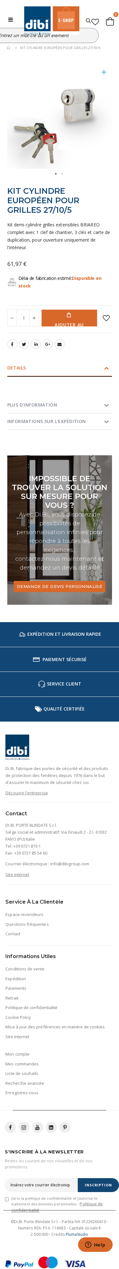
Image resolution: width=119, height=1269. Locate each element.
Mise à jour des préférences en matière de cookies (55, 1027)
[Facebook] (10, 1127)
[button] (104, 77)
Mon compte (17, 1054)
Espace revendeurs (24, 914)
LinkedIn (36, 344)
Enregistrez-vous (21, 1092)
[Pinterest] (64, 1127)
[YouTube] (37, 1127)
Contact (12, 934)
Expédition (15, 979)
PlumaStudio (77, 1234)
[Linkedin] (51, 1127)
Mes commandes (22, 1064)
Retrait (11, 998)
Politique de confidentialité (31, 1007)
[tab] (59, 368)
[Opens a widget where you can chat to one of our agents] (95, 1245)
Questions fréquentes (27, 924)
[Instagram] (24, 1127)
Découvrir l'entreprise (26, 793)
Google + (48, 344)
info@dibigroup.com (69, 864)
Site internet (17, 874)
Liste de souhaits (21, 1073)
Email (60, 344)
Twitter (24, 344)
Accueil (9, 47)
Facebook (12, 344)
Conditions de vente (24, 969)
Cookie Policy (18, 1017)
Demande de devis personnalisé (59, 586)
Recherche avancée (24, 1083)
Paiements (15, 988)
